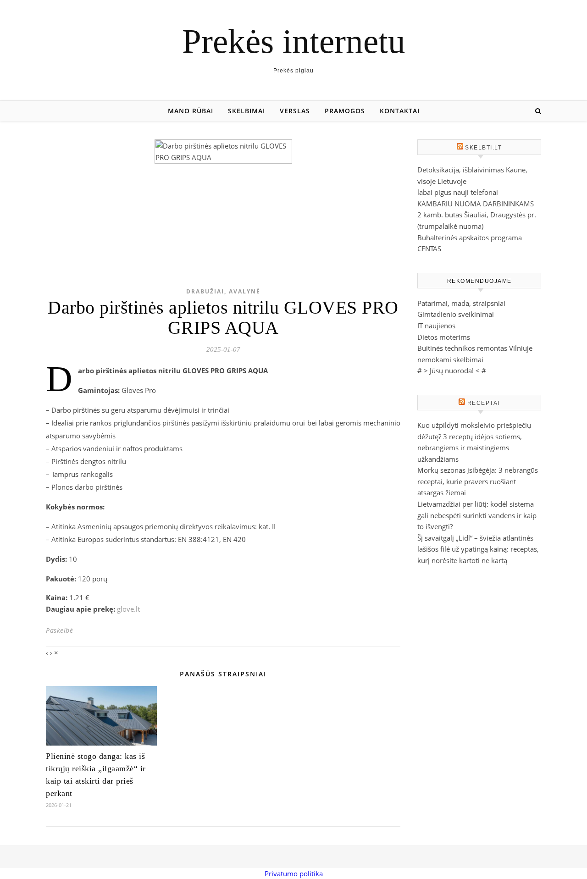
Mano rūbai (190, 110)
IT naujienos (436, 325)
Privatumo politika (294, 873)
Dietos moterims (443, 337)
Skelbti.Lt (483, 147)
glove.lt (128, 609)
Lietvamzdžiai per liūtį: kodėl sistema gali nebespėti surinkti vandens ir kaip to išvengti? (477, 515)
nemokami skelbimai (450, 359)
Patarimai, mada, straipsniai (461, 303)
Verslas (295, 110)
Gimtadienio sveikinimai (455, 314)
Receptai (483, 403)
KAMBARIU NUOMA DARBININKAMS (475, 203)
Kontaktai (400, 110)
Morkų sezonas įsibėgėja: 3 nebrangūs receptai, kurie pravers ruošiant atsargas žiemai (477, 481)
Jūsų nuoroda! (452, 370)
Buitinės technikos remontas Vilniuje (474, 348)
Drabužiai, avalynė (223, 291)
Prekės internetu (293, 41)
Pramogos (345, 110)
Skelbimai (246, 110)
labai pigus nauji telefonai (457, 192)
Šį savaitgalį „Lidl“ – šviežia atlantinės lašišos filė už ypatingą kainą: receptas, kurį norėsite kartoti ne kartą (478, 549)
